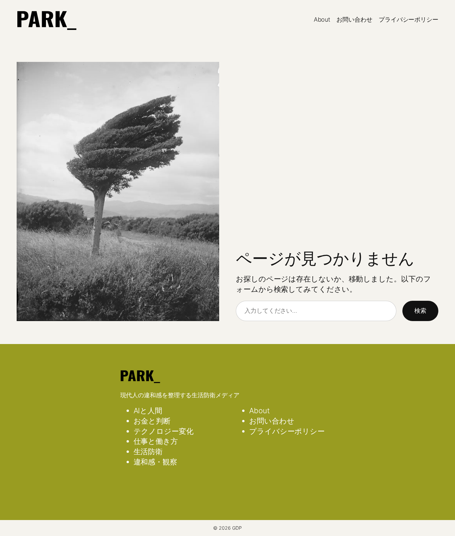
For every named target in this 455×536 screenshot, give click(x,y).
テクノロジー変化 (164, 431)
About (322, 19)
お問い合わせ (354, 19)
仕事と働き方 (156, 441)
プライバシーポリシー (408, 19)
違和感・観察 (155, 461)
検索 (420, 310)
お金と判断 (152, 421)
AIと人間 (148, 410)
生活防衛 (148, 451)
